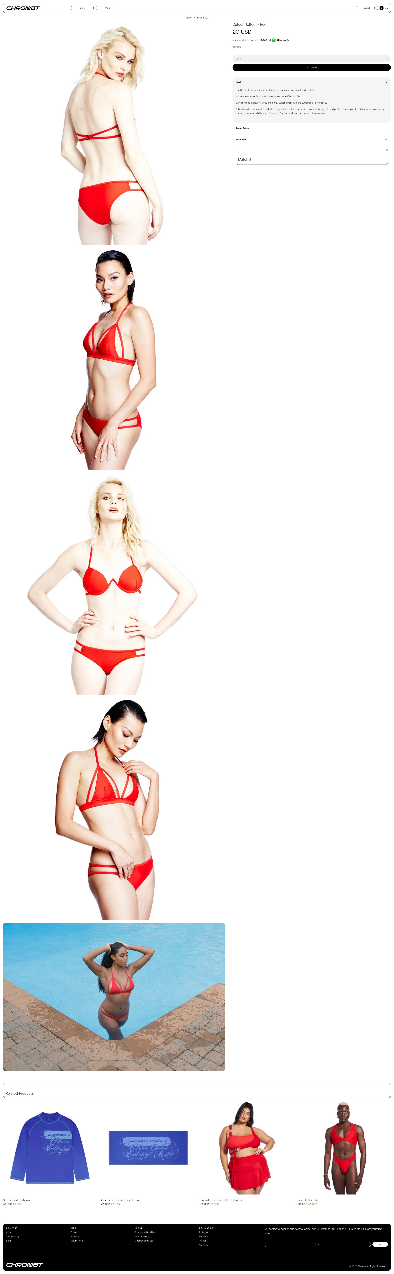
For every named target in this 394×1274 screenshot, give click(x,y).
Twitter (202, 1240)
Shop (82, 7)
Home (188, 17)
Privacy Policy (142, 1236)
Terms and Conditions (146, 1232)
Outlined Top (285, 96)
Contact (74, 1232)
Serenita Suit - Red (309, 1200)
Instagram (204, 1232)
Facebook (204, 1236)
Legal (139, 1228)
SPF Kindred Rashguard (17, 1200)
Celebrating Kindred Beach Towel (121, 1200)
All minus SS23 (201, 17)
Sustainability (12, 1236)
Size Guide (75, 1236)
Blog (8, 1240)
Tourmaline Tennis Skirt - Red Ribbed (221, 1200)
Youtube (203, 1245)
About (9, 1232)
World (107, 7)
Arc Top (297, 96)
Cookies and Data (144, 1240)
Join (380, 1244)
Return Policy (77, 1240)
